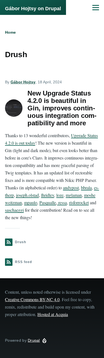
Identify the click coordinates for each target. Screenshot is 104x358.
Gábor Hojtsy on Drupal (33, 8)
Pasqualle (47, 202)
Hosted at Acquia (52, 314)
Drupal (34, 340)
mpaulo (30, 202)
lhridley (47, 195)
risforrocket (79, 202)
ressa (62, 202)
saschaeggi (14, 210)
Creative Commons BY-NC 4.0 (32, 299)
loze (60, 195)
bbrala (86, 187)
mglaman (74, 195)
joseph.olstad (27, 195)
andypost (71, 187)
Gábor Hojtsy (23, 82)
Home (10, 32)
